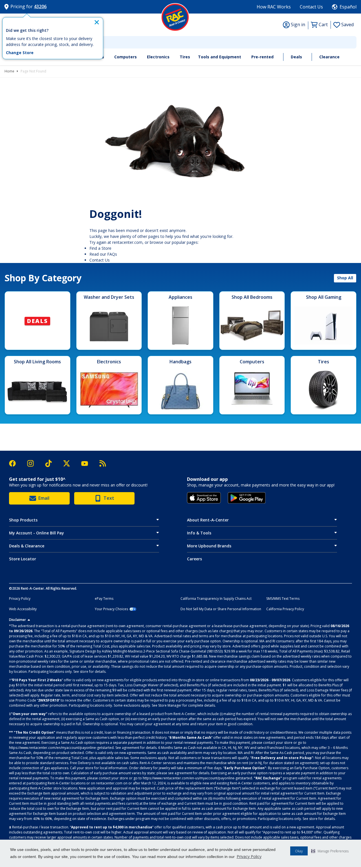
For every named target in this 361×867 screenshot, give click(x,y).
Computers (125, 56)
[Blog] (102, 463)
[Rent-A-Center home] (175, 17)
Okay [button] (299, 851)
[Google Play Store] (247, 497)
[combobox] (180, 42)
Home (9, 71)
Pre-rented (262, 56)
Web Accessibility (23, 609)
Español (348, 7)
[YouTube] (87, 463)
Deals (296, 56)
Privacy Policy (249, 856)
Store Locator (22, 558)
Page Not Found (33, 71)
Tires (185, 56)
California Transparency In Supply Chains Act (216, 598)
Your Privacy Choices (111, 609)
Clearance (329, 56)
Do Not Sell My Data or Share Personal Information (220, 609)
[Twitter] (69, 463)
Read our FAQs (103, 254)
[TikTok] (51, 463)
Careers (194, 558)
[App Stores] (204, 497)
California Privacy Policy (285, 609)
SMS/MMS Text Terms (283, 598)
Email (43, 498)
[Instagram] (33, 463)
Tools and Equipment (219, 56)
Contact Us (311, 7)
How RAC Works (274, 7)
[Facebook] (15, 463)
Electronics (158, 56)
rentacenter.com (127, 242)
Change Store (20, 52)
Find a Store (100, 248)
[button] (330, 850)
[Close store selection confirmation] (96, 22)
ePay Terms (104, 598)
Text (109, 498)
